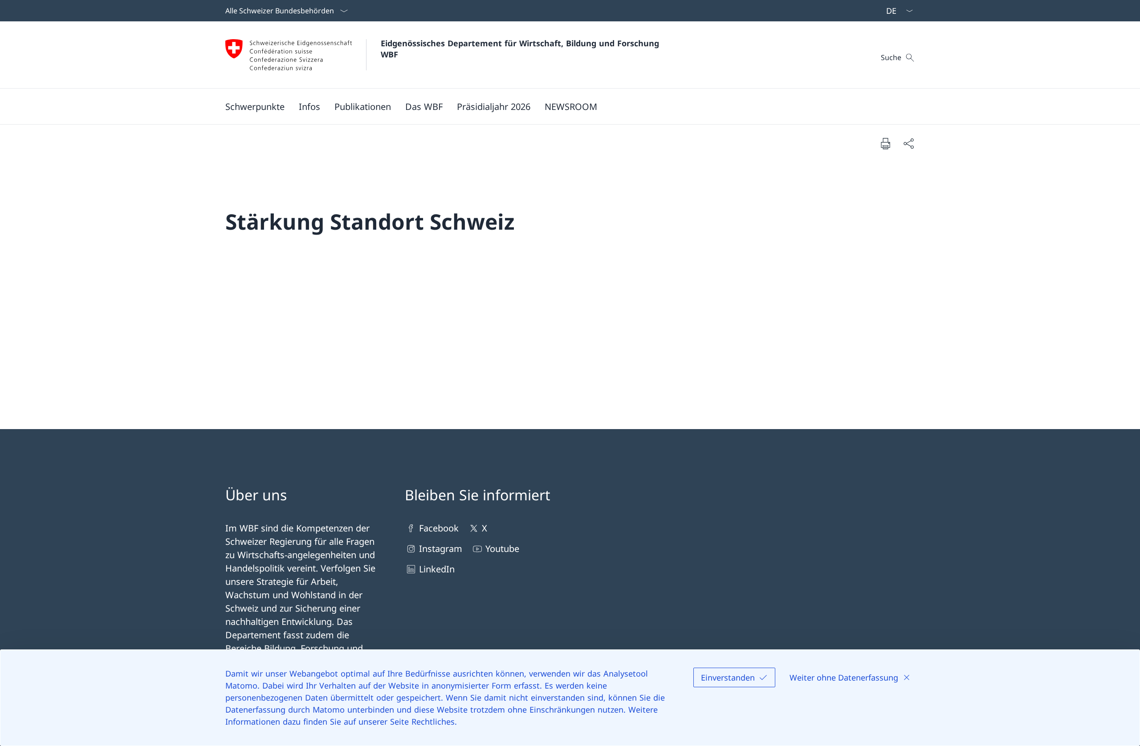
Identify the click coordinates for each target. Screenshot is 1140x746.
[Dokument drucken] (885, 143)
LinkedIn (437, 569)
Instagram (440, 549)
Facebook (439, 528)
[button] (255, 106)
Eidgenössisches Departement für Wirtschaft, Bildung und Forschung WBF (521, 49)
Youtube (502, 549)
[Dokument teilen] (908, 143)
